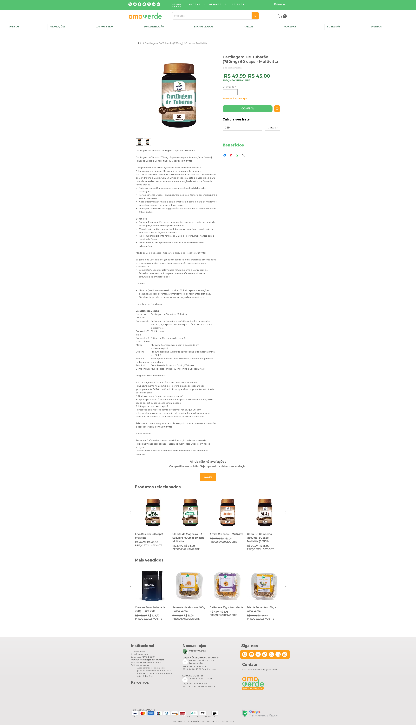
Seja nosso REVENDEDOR (143, 657)
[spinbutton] (230, 92)
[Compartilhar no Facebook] (225, 155)
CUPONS (194, 4)
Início (139, 43)
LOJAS (176, 4)
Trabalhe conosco (139, 654)
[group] (208, 523)
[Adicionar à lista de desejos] (277, 108)
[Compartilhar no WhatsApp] (237, 155)
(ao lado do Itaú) (196, 663)
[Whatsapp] (158, 4)
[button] (346, 27)
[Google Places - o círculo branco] (185, 661)
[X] (149, 4)
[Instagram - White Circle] (130, 4)
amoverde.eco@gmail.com (262, 669)
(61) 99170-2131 (197, 651)
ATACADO (215, 4)
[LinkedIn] (154, 4)
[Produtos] (255, 15)
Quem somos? (138, 651)
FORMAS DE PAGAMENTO (143, 710)
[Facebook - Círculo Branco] (139, 4)
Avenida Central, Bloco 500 (201, 660)
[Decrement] (225, 92)
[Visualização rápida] (152, 513)
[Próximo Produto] (286, 512)
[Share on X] (243, 155)
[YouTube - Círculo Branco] (135, 4)
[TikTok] (144, 4)
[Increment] (235, 92)
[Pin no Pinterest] (231, 155)
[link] (283, 16)
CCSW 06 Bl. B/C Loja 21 (200, 678)
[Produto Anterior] (130, 512)
